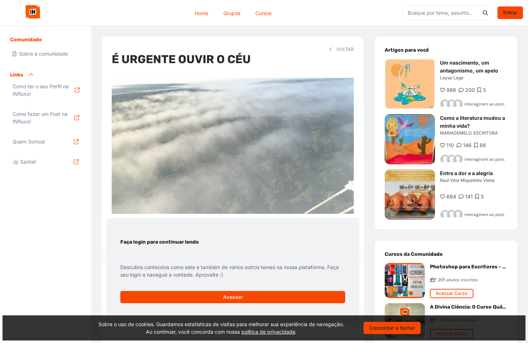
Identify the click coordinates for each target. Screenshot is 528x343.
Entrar (510, 12)
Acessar (233, 297)
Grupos (231, 13)
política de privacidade (268, 332)
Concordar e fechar (392, 328)
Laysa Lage (451, 77)
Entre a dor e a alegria (466, 173)
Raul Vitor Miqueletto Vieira (467, 180)
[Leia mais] (410, 84)
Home (201, 13)
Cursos (263, 13)
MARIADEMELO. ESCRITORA (469, 133)
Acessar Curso (452, 293)
